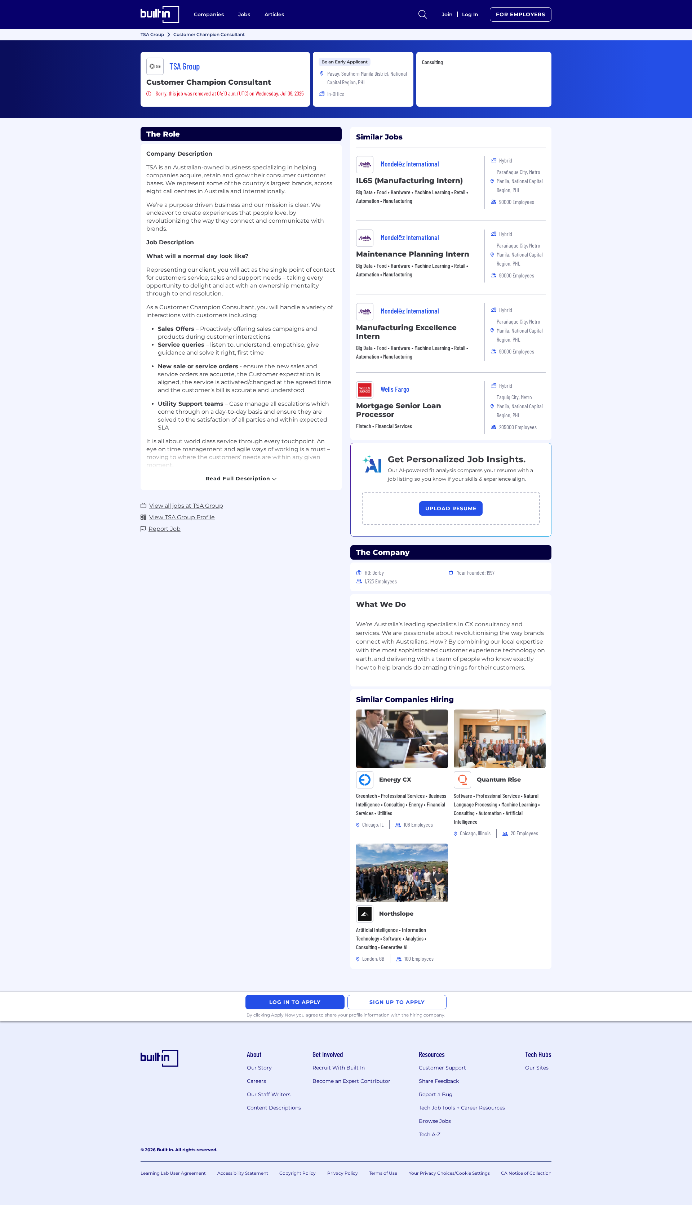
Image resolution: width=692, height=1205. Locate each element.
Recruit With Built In (338, 1067)
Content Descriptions (274, 1107)
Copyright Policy (297, 1173)
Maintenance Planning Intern (412, 254)
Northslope (396, 913)
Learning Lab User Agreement (173, 1173)
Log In (470, 14)
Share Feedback (439, 1081)
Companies (209, 14)
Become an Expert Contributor (351, 1081)
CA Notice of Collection (526, 1173)
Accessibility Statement (242, 1173)
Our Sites (537, 1067)
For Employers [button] (520, 14)
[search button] (422, 14)
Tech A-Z (429, 1134)
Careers (256, 1081)
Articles (274, 14)
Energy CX (395, 779)
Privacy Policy (342, 1173)
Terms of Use (383, 1173)
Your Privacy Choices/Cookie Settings (449, 1173)
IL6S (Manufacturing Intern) (409, 180)
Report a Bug (436, 1094)
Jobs (244, 14)
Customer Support (442, 1067)
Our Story (259, 1067)
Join (447, 14)
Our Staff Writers (268, 1094)
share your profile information (357, 1015)
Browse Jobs (435, 1121)
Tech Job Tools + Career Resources (462, 1107)
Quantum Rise (499, 779)
